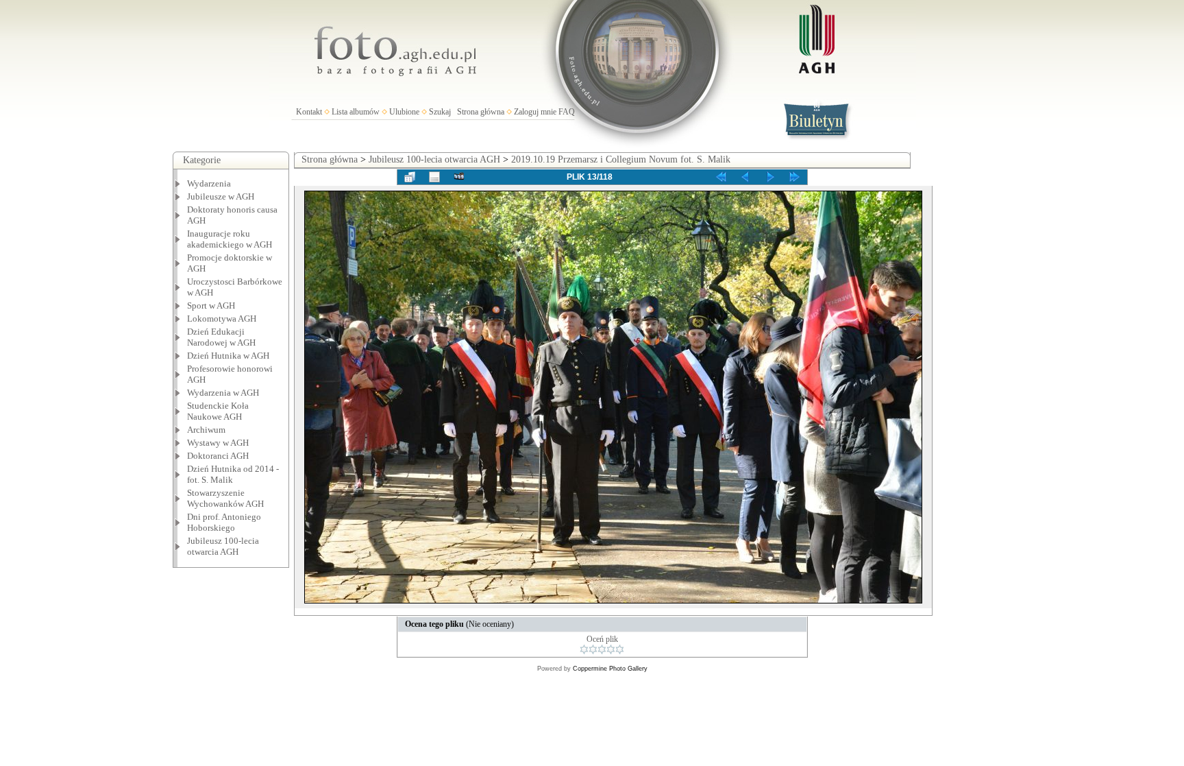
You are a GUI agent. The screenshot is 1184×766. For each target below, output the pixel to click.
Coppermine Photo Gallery (610, 668)
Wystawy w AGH (218, 443)
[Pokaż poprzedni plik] (745, 176)
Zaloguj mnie (535, 112)
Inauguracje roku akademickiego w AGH (229, 239)
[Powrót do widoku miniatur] (409, 176)
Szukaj (440, 112)
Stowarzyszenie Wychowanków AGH (225, 498)
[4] (610, 649)
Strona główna (480, 112)
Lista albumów (356, 112)
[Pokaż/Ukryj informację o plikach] (434, 176)
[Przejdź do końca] (794, 176)
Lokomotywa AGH (221, 318)
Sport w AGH (211, 305)
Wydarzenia (209, 183)
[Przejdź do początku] (720, 176)
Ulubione (404, 112)
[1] (584, 649)
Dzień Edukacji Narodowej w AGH (221, 337)
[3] (601, 649)
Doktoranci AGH (218, 456)
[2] (593, 649)
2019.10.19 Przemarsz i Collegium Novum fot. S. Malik (620, 159)
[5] (619, 649)
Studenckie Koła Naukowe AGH (218, 411)
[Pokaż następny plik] (770, 176)
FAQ (566, 112)
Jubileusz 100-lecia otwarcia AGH (223, 546)
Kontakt (309, 112)
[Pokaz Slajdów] (459, 176)
